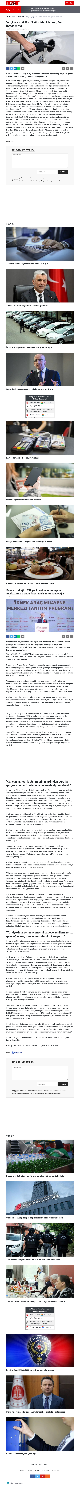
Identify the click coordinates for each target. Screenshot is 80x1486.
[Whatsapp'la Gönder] (18, 68)
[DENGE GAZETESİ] (13, 3)
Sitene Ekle (55, 1470)
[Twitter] (11, 68)
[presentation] (13, 9)
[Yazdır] (22, 68)
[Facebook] (7, 68)
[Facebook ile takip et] (32, 1476)
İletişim (37, 1470)
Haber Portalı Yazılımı (16, 1483)
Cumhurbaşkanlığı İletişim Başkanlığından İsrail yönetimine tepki (44, 9)
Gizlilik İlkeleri (46, 1470)
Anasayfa (12, 17)
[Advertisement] (40, 204)
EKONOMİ (20, 17)
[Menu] (67, 3)
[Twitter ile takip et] (37, 1476)
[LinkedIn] (15, 68)
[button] (63, 68)
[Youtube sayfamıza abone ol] (42, 1476)
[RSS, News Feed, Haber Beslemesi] (47, 1476)
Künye (30, 1470)
